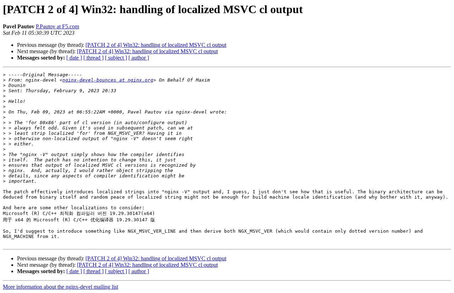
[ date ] (74, 58)
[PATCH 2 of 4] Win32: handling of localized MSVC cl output (155, 45)
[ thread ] (93, 58)
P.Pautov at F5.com (57, 26)
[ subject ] (116, 58)
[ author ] (138, 58)
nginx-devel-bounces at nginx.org (107, 80)
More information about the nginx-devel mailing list (60, 287)
